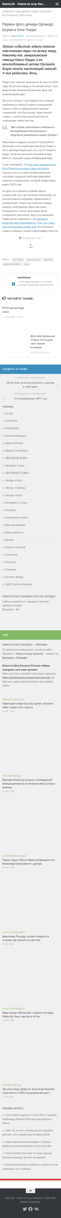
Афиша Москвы (14, 443)
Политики (10, 569)
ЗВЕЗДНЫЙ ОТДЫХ (17, 473)
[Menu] (57, 4)
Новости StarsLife (15, 547)
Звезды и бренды (15, 487)
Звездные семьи (27, 11)
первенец (48, 259)
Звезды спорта (14, 495)
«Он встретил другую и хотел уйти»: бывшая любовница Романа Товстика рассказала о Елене (29, 1119)
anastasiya (17, 36)
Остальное (10, 15)
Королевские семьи (16, 517)
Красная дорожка (15, 525)
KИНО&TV (8, 11)
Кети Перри (18, 259)
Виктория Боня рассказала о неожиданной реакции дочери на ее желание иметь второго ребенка (28, 784)
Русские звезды (14, 577)
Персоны (25, 15)
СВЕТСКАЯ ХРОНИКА (18, 584)
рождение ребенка (12, 264)
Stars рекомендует (15, 435)
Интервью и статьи (16, 502)
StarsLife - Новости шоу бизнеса (24, 4)
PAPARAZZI (12, 428)
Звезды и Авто (13, 480)
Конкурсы (10, 510)
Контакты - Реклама (14, 657)
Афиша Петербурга (16, 450)
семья (27, 264)
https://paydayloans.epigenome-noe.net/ (26, 677)
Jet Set (9, 413)
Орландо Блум (33, 259)
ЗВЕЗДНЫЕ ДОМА (16, 458)
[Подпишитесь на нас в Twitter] (25, 1209)
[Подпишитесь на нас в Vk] (36, 1209)
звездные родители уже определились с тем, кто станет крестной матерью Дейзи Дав (28, 223)
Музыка (46, 11)
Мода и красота (14, 532)
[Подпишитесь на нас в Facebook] (30, 1209)
